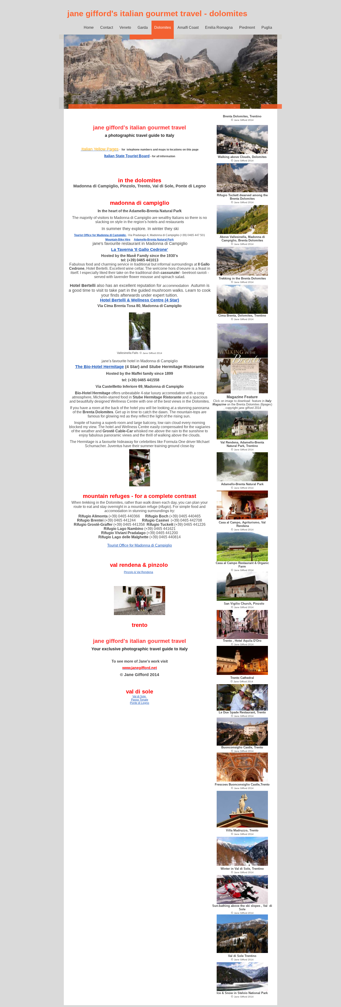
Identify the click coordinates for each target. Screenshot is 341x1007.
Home (89, 27)
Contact (106, 27)
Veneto (125, 27)
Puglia (266, 27)
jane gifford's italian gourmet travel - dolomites (157, 13)
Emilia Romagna (219, 27)
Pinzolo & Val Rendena (138, 572)
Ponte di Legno (139, 703)
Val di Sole (139, 696)
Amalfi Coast (188, 27)
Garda (143, 27)
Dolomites (162, 27)
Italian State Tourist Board (127, 156)
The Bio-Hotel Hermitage (99, 366)
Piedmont (247, 27)
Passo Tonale (139, 699)
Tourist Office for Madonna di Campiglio (139, 545)
